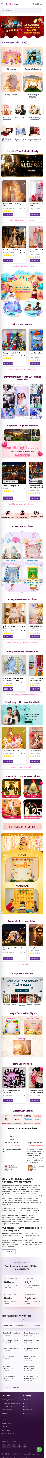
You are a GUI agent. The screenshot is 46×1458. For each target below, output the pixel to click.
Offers (25, 1406)
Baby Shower (7, 1410)
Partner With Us (28, 1410)
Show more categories (10, 1387)
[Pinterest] (14, 1446)
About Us (26, 1400)
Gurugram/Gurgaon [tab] (23, 1325)
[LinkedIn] (19, 1446)
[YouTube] (25, 1446)
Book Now (8, 214)
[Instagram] (4, 1446)
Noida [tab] (37, 1325)
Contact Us (6, 1430)
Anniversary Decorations (11, 1403)
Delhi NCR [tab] (8, 1325)
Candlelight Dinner (8, 1406)
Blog (25, 1403)
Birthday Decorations (9, 1400)
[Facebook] (9, 1446)
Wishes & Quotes (8, 1433)
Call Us (4, 1427)
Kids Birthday (6, 1413)
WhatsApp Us (7, 1423)
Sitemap (26, 1413)
